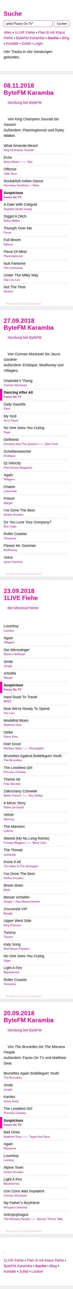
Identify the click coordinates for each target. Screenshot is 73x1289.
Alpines (8, 244)
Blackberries (11, 972)
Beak (7, 889)
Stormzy (9, 819)
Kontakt (12, 43)
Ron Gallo (10, 526)
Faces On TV (12, 197)
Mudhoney (10, 550)
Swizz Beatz (11, 161)
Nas (29, 161)
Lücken (37, 1271)
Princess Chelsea (15, 772)
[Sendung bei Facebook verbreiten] (36, 111)
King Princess (12, 925)
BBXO (7, 701)
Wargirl (8, 503)
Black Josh (39, 842)
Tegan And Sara (39, 1136)
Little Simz (10, 173)
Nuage (8, 901)
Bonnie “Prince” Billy (50, 1219)
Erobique (9, 455)
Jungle (8, 666)
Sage (7, 432)
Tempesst (10, 538)
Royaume (10, 1148)
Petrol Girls (11, 736)
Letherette (10, 491)
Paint (7, 408)
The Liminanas (13, 267)
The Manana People (17, 1219)
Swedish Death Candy (18, 209)
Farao (7, 232)
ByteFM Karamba (30, 38)
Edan (36, 185)
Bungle (8, 913)
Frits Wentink (12, 783)
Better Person (12, 795)
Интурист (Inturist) (15, 1207)
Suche (13, 13)
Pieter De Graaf (14, 807)
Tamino (8, 936)
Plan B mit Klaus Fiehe (45, 1260)
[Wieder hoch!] (4, 1251)
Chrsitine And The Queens (21, 444)
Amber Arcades (13, 514)
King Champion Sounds (19, 150)
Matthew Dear (13, 724)
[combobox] (28, 23)
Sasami (8, 291)
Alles (8, 32)
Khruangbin (36, 748)
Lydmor (8, 830)
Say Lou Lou (12, 279)
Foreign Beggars (14, 842)
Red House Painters (16, 948)
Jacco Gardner (13, 561)
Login (38, 43)
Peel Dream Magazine (18, 467)
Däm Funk (51, 444)
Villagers (9, 479)
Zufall (25, 43)
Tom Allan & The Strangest (21, 866)
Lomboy (9, 630)
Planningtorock (13, 256)
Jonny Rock (11, 1101)
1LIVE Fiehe (25, 32)
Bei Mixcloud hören (22, 608)
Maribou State (13, 748)
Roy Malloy (36, 795)
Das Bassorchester (28, 901)
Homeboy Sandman (16, 185)
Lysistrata (10, 854)
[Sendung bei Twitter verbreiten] (58, 111)
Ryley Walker (12, 220)
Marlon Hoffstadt (14, 654)
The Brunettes (13, 760)
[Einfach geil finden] (14, 111)
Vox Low (9, 713)
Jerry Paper (11, 420)
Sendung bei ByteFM (24, 103)
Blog (65, 38)
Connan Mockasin (15, 385)
